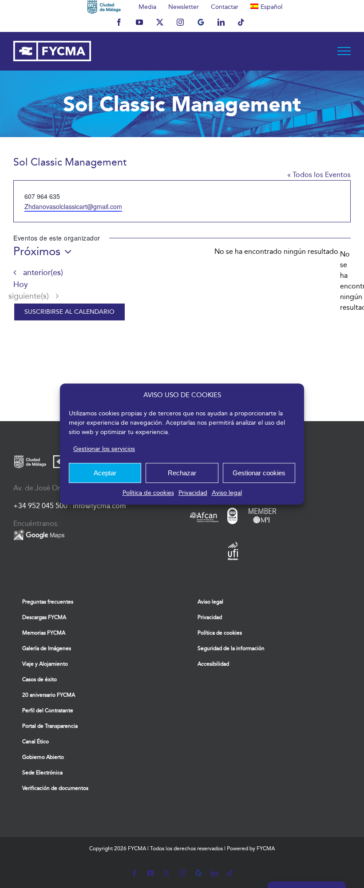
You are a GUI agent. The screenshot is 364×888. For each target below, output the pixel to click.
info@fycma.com (99, 505)
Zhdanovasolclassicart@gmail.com (73, 206)
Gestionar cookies (259, 473)
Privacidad (192, 493)
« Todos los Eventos (319, 174)
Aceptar (105, 473)
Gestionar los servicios (104, 449)
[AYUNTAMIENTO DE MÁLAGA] (104, 6)
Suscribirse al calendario (69, 312)
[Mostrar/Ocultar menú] (344, 51)
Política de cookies (148, 493)
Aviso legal (227, 493)
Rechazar (182, 473)
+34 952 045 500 (40, 505)
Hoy (20, 284)
